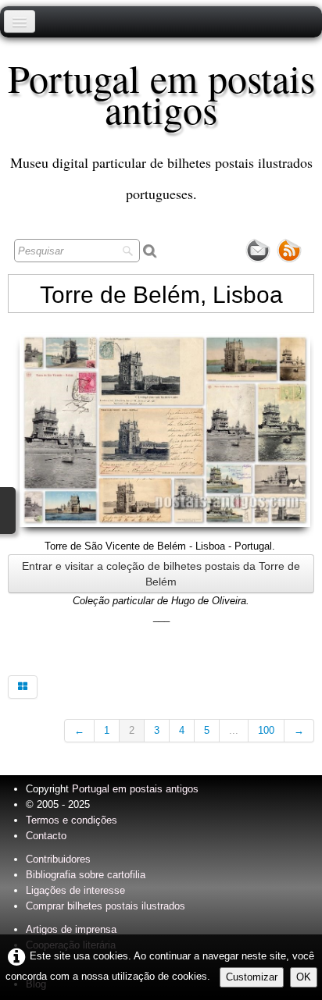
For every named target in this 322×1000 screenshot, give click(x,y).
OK (303, 977)
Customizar (251, 977)
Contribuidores (58, 859)
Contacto (46, 836)
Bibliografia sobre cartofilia (85, 875)
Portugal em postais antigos (135, 789)
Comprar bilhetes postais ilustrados (105, 906)
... (233, 730)
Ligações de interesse (75, 890)
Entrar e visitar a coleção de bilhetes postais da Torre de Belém (161, 574)
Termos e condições (71, 820)
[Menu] (19, 21)
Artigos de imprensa (71, 929)
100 (266, 730)
